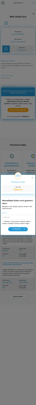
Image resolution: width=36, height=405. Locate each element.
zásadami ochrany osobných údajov (18, 223)
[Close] (32, 178)
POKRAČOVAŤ (17, 229)
